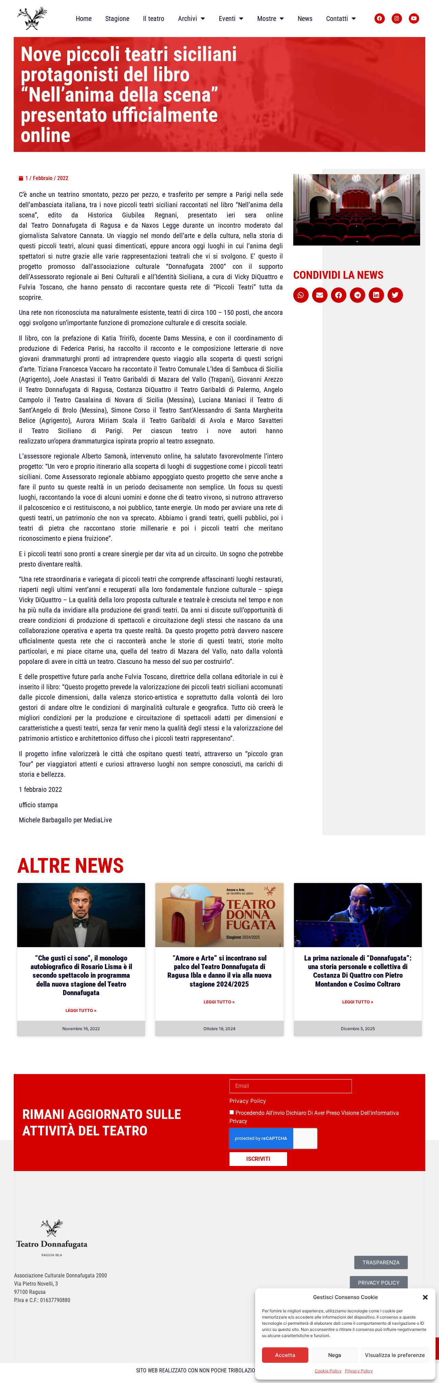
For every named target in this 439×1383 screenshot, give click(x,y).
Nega (334, 1355)
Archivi (187, 18)
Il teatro (153, 18)
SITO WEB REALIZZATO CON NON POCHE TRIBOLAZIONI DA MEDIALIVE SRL (219, 1370)
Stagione (117, 18)
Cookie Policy (328, 1370)
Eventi (227, 18)
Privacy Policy (359, 1370)
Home (84, 18)
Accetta (285, 1355)
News (305, 18)
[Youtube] (414, 18)
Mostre (266, 18)
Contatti (337, 18)
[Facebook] (380, 18)
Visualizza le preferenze (395, 1355)
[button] (425, 1297)
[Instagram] (397, 18)
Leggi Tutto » (81, 1010)
